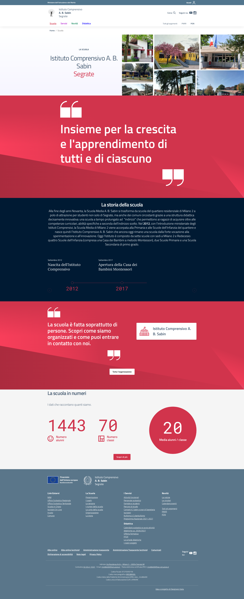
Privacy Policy (96, 554)
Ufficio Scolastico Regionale (59, 500)
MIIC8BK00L (131, 574)
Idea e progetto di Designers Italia (170, 589)
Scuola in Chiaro (54, 506)
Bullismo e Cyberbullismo (134, 515)
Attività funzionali (131, 497)
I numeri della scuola (94, 506)
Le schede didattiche (132, 539)
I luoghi (89, 500)
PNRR (184, 23)
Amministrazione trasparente (96, 549)
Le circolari (166, 500)
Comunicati (156, 549)
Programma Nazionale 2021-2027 (138, 518)
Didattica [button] (86, 23)
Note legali (81, 554)
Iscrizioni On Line (55, 509)
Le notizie (166, 497)
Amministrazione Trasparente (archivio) (130, 549)
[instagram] (194, 12)
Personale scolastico (132, 500)
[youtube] (190, 12)
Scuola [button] (53, 23)
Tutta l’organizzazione (122, 371)
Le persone (90, 503)
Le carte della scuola (94, 509)
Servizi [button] (64, 23)
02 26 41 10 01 (89, 567)
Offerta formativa (131, 533)
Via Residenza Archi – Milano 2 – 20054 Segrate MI (125, 564)
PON (192, 23)
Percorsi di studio (131, 506)
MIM (49, 497)
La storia (89, 515)
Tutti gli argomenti (170, 23)
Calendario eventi (169, 503)
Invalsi (50, 512)
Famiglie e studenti (132, 503)
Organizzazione (92, 512)
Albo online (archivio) (70, 549)
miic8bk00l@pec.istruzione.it (158, 567)
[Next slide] (194, 290)
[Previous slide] (50, 290)
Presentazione (92, 497)
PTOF (126, 536)
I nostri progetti (130, 542)
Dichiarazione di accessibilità (60, 554)
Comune (51, 515)
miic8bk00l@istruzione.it (111, 567)
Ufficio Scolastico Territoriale (59, 503)
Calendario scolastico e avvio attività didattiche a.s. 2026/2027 (139, 529)
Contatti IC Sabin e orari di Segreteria (139, 509)
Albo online (52, 549)
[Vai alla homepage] (52, 12)
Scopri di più (122, 456)
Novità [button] (74, 23)
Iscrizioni (127, 512)
